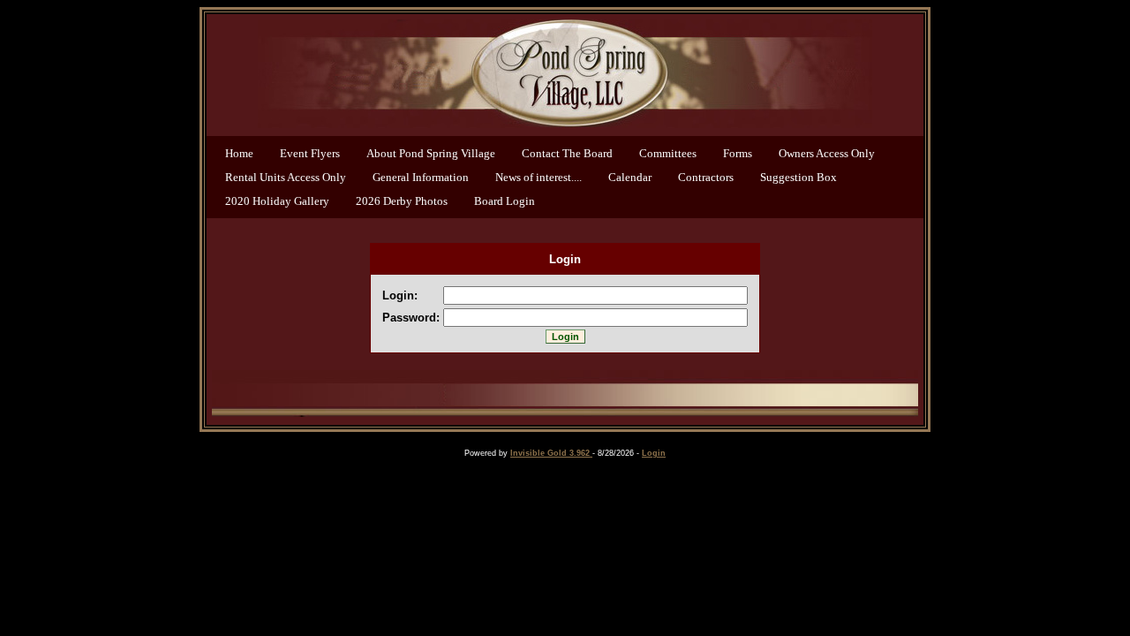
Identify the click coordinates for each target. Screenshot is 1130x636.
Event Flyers (310, 153)
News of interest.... (538, 177)
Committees (668, 153)
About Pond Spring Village (430, 153)
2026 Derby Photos (402, 201)
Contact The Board (567, 153)
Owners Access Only (827, 153)
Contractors (706, 177)
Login (654, 453)
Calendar (630, 177)
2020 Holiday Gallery (277, 201)
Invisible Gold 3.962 (551, 453)
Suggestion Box (798, 177)
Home (239, 153)
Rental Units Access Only (285, 177)
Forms (737, 153)
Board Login (504, 201)
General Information (421, 177)
